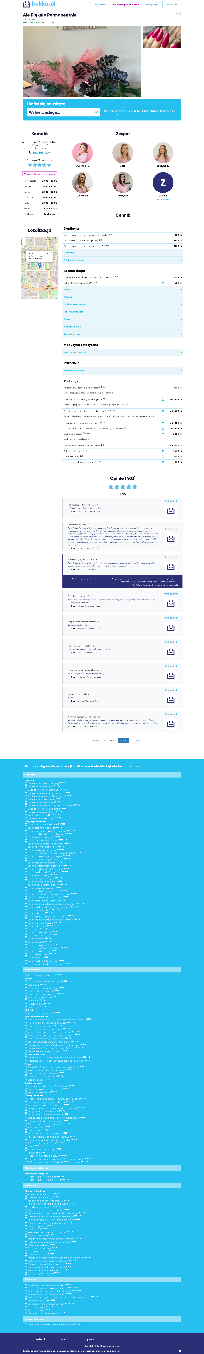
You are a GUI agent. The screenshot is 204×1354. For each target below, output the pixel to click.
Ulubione (102, 4)
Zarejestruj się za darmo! (126, 4)
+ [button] (24, 240)
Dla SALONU (171, 4)
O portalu (63, 1340)
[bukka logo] (38, 1339)
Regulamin (89, 1340)
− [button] (24, 243)
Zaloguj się (151, 4)
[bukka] (49, 4)
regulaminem (112, 1351)
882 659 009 (41, 152)
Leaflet (55, 298)
